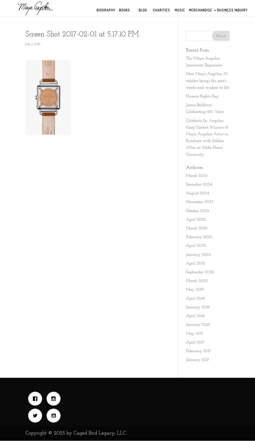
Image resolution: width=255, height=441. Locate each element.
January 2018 (198, 325)
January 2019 (198, 307)
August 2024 (197, 193)
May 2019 (195, 290)
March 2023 (196, 228)
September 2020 (200, 272)
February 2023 (199, 237)
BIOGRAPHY (106, 10)
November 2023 (199, 202)
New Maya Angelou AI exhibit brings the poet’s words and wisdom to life (207, 80)
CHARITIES (161, 10)
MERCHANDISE (200, 10)
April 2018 (195, 316)
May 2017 (194, 334)
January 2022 (198, 255)
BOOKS (124, 10)
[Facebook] (36, 398)
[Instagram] (54, 398)
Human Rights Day (202, 96)
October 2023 (197, 211)
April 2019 (195, 299)
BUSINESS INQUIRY (232, 10)
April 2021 (195, 263)
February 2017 (198, 351)
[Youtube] (54, 415)
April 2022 (196, 246)
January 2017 (197, 360)
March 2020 (197, 281)
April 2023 (196, 220)
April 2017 (195, 342)
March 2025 (196, 176)
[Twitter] (36, 415)
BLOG (143, 10)
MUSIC (180, 10)
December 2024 (199, 185)
